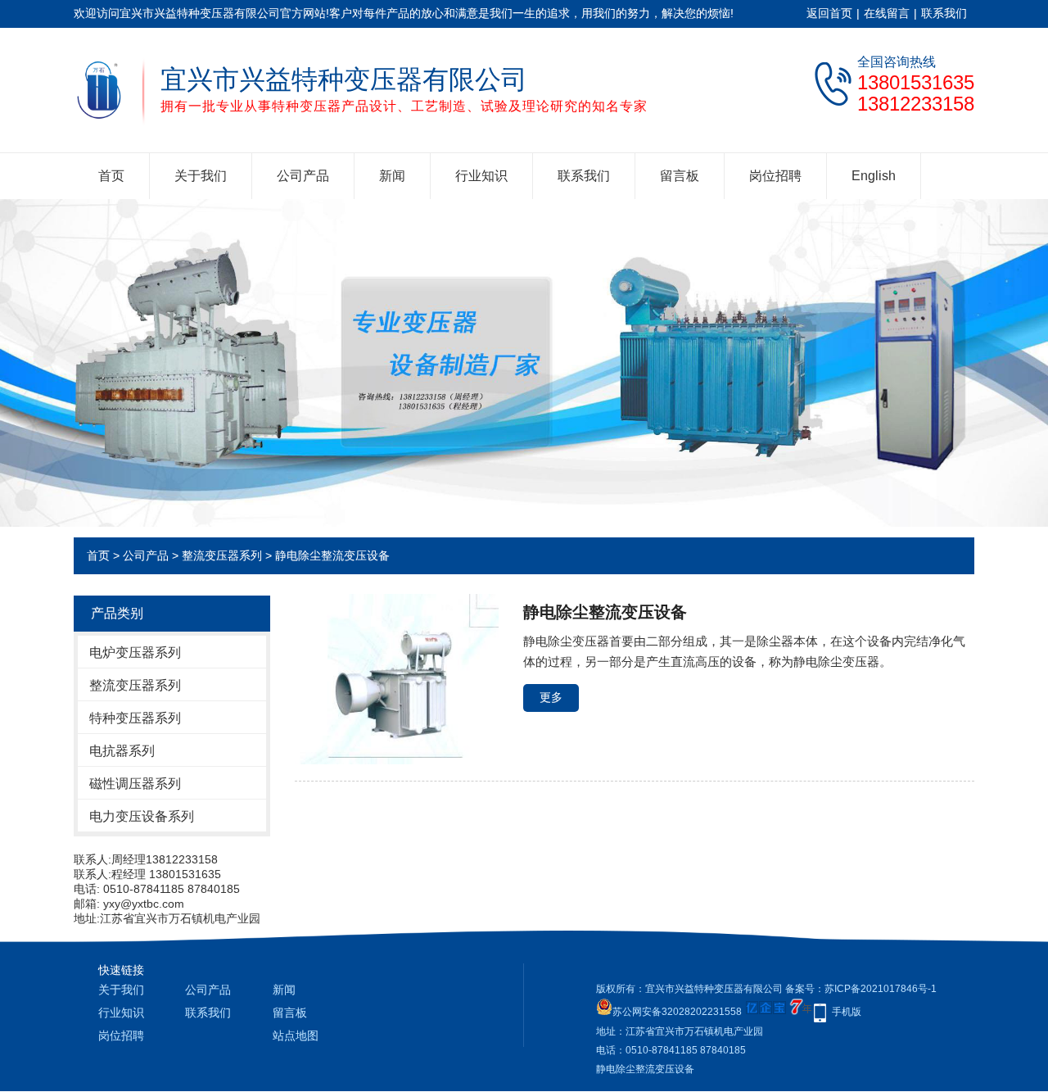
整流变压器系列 (222, 555)
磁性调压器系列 (135, 784)
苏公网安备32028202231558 (677, 1011)
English (874, 176)
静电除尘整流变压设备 (332, 555)
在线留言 (887, 13)
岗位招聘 (775, 176)
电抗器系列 (122, 751)
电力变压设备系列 (141, 816)
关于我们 (200, 176)
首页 (111, 176)
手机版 (846, 1011)
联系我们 (944, 13)
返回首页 (829, 13)
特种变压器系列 (135, 718)
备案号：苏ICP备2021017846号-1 (861, 989)
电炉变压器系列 (135, 652)
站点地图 (295, 1035)
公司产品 (303, 176)
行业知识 (481, 176)
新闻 (392, 176)
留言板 (679, 176)
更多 (551, 697)
